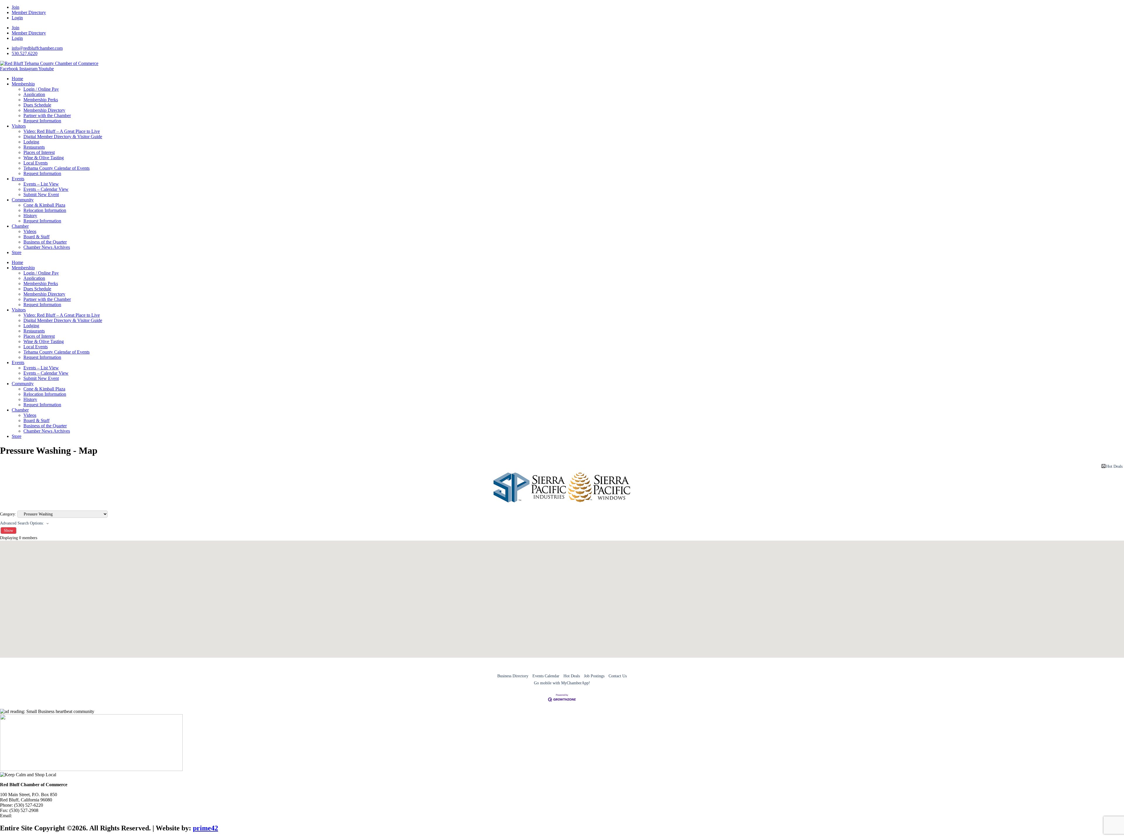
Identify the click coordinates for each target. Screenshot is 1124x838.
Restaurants (34, 147)
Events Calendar (545, 676)
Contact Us (618, 676)
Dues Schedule (37, 104)
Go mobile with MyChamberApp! (562, 683)
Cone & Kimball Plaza (44, 205)
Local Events (35, 162)
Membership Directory (44, 110)
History (30, 215)
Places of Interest (39, 152)
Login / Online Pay (41, 89)
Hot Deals (1114, 466)
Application (34, 94)
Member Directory (29, 12)
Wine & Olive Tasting (43, 157)
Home (17, 78)
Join (15, 7)
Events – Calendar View (45, 189)
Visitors (19, 126)
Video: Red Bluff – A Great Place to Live (61, 131)
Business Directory (512, 676)
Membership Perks (40, 99)
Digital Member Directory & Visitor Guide (62, 136)
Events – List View (41, 183)
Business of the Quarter (45, 241)
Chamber (20, 226)
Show (8, 530)
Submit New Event (41, 194)
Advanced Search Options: (22, 523)
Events (18, 178)
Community (23, 199)
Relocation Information (44, 210)
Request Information (42, 120)
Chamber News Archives (46, 247)
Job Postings (594, 676)
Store (16, 252)
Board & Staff (36, 236)
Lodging (31, 141)
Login (17, 17)
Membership (23, 83)
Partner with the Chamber (47, 115)
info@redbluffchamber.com (38, 815)
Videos (29, 231)
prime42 (205, 828)
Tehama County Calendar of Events (56, 168)
